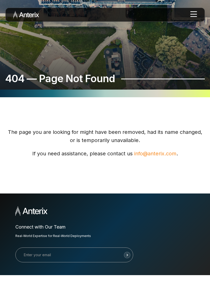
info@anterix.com (155, 153)
